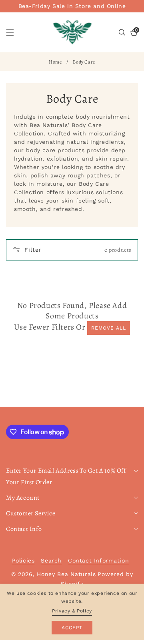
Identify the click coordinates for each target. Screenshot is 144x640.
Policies (23, 560)
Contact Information (98, 560)
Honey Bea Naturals (66, 574)
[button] (15, 32)
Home (55, 62)
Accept (72, 627)
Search (51, 560)
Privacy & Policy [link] (72, 611)
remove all (108, 328)
